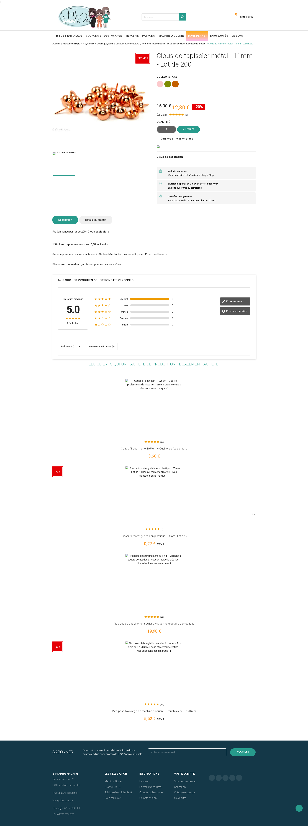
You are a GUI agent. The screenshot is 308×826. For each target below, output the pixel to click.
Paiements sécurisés (150, 786)
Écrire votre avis (235, 301)
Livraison (144, 781)
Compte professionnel (151, 792)
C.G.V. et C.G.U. (113, 786)
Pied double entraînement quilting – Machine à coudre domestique (154, 623)
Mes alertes (180, 798)
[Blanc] (266, 477)
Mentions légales (114, 781)
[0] (234, 17)
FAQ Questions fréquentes (66, 785)
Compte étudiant (148, 798)
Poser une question (236, 311)
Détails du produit (95, 219)
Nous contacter (112, 798)
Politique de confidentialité (118, 792)
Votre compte (184, 773)
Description (65, 219)
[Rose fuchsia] (266, 508)
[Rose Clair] (266, 500)
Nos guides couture (62, 800)
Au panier (188, 129)
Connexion (180, 786)
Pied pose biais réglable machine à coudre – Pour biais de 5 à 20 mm (154, 711)
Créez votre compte (184, 792)
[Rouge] (266, 493)
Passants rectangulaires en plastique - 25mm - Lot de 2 (154, 536)
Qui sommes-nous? (62, 779)
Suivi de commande (184, 781)
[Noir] (266, 407)
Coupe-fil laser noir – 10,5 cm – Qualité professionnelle (154, 448)
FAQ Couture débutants (65, 792)
